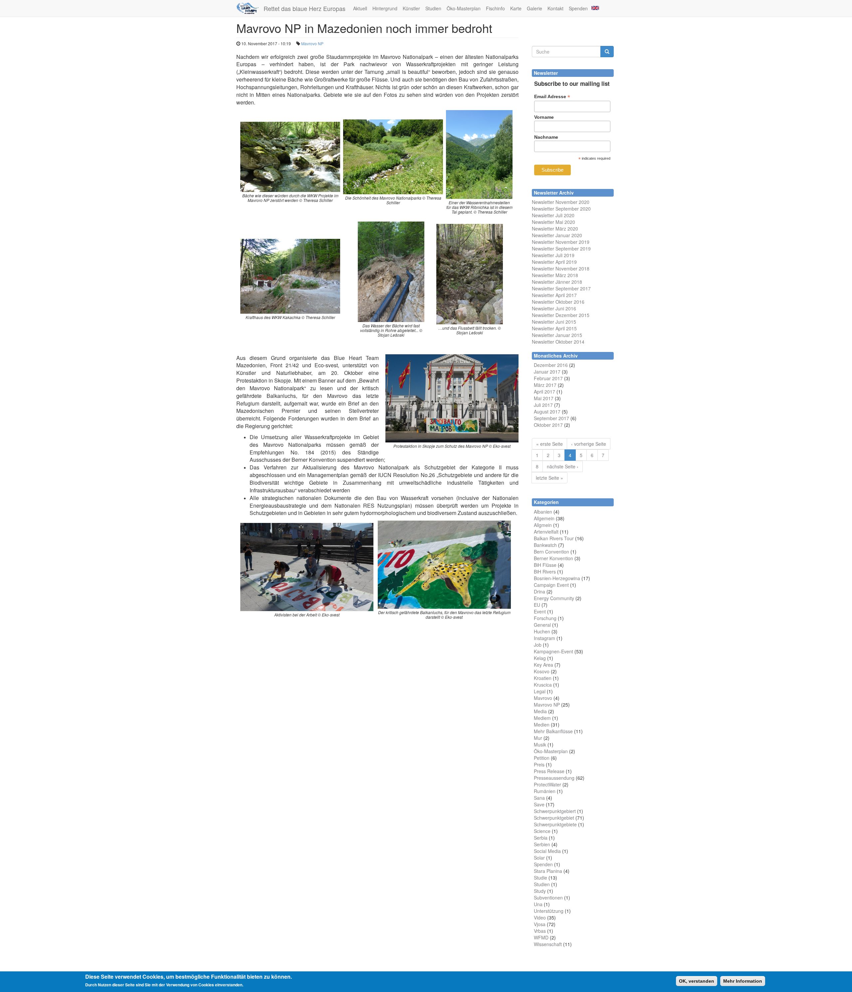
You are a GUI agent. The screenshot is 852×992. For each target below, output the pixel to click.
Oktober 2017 (548, 424)
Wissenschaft (548, 944)
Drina (539, 591)
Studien (433, 8)
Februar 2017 (548, 378)
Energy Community (554, 598)
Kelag (540, 658)
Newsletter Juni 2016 (554, 308)
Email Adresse (552, 96)
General (542, 624)
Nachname (546, 137)
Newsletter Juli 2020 (553, 215)
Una (538, 904)
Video (540, 917)
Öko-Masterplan (464, 8)
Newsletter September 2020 (561, 208)
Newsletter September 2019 (561, 248)
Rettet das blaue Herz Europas (304, 8)
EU (537, 604)
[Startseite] (250, 8)
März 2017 (545, 385)
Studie (540, 877)
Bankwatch (545, 545)
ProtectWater (547, 784)
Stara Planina (548, 871)
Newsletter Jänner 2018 (557, 281)
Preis (539, 764)
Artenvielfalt (546, 531)
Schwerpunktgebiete (555, 824)
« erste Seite (549, 443)
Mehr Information (742, 981)
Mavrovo (543, 698)
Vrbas (540, 930)
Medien (541, 724)
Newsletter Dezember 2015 (560, 315)
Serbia (540, 837)
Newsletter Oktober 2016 (558, 301)
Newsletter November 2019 (560, 242)
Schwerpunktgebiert (555, 811)
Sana (539, 797)
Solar (539, 857)
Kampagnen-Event (553, 651)
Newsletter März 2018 (555, 275)
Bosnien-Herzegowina (557, 578)
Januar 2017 (547, 371)
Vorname (544, 117)
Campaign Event (551, 584)
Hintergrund (384, 8)
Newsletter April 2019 (554, 261)
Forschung (545, 618)
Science (542, 831)
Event (540, 611)
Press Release (549, 771)
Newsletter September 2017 (561, 288)
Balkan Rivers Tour (554, 538)
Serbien (542, 844)
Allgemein (544, 518)
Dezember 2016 (551, 365)
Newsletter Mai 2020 (553, 222)
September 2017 (551, 418)
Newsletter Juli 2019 (553, 255)
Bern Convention (551, 551)
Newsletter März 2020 (555, 228)
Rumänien (544, 791)
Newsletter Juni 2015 (554, 321)
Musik (540, 744)
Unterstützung (548, 911)
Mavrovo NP (312, 43)
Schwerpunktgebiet (554, 817)
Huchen (542, 631)
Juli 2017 (543, 405)
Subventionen (548, 897)
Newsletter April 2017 (554, 295)
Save (539, 804)
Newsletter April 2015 (554, 328)
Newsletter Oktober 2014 (558, 341)
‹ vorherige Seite (588, 443)
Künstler (411, 8)
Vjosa (539, 924)
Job (537, 644)
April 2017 (544, 391)
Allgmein (543, 525)
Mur (538, 738)
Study (540, 891)
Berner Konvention (553, 558)
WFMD (541, 937)
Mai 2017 (543, 398)
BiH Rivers (545, 571)
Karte (516, 8)
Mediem (542, 718)
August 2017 (547, 411)
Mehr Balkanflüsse (553, 731)
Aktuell (360, 8)
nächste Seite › (562, 466)
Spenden (578, 8)
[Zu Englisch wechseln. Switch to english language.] (594, 7)
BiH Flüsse (545, 565)
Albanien (543, 511)
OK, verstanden (696, 981)
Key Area (543, 664)
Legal (539, 691)
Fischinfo (495, 8)
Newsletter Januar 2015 (557, 335)
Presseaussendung (554, 777)
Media (540, 711)
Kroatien (542, 678)
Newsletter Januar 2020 (557, 235)
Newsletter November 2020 (560, 202)
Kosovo (541, 671)
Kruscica (543, 684)
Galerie (534, 8)
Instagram (544, 638)
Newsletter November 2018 (560, 268)
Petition (541, 757)
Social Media (547, 851)
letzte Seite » (549, 477)
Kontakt (555, 8)
